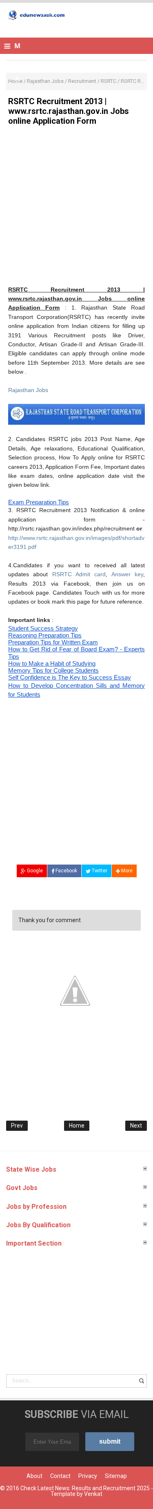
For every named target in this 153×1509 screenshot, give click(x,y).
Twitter (99, 871)
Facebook (65, 871)
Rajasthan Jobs (28, 390)
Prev (17, 1125)
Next (136, 1125)
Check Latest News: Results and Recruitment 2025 (85, 1488)
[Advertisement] (76, 208)
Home (76, 1125)
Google (34, 871)
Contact (60, 1476)
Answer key (127, 574)
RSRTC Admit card (79, 574)
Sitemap (116, 1476)
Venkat (93, 1494)
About (34, 1476)
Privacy (87, 1476)
